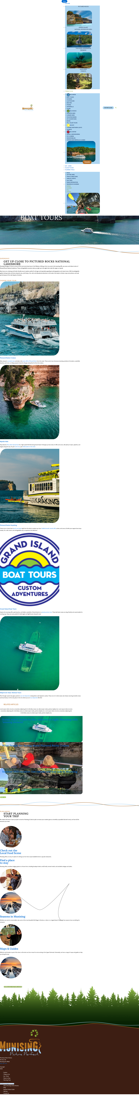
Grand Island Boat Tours (8, 609)
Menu (64, 1)
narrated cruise (11, 361)
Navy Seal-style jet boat (13, 444)
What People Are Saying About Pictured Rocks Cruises (35, 745)
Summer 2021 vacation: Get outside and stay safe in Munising (39, 771)
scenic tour (17, 446)
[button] (108, 107)
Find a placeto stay (7, 861)
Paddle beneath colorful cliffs (49, 528)
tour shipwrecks (34, 697)
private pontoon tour (46, 612)
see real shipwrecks (25, 696)
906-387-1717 (3, 1063)
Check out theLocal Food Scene (10, 852)
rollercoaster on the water (28, 446)
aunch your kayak (17, 528)
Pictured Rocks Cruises (8, 358)
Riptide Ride (4, 441)
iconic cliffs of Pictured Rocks (30, 361)
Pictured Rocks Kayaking (8, 525)
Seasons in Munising (12, 916)
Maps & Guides (9, 948)
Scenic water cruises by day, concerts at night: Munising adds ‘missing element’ (40, 721)
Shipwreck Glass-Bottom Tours (10, 693)
